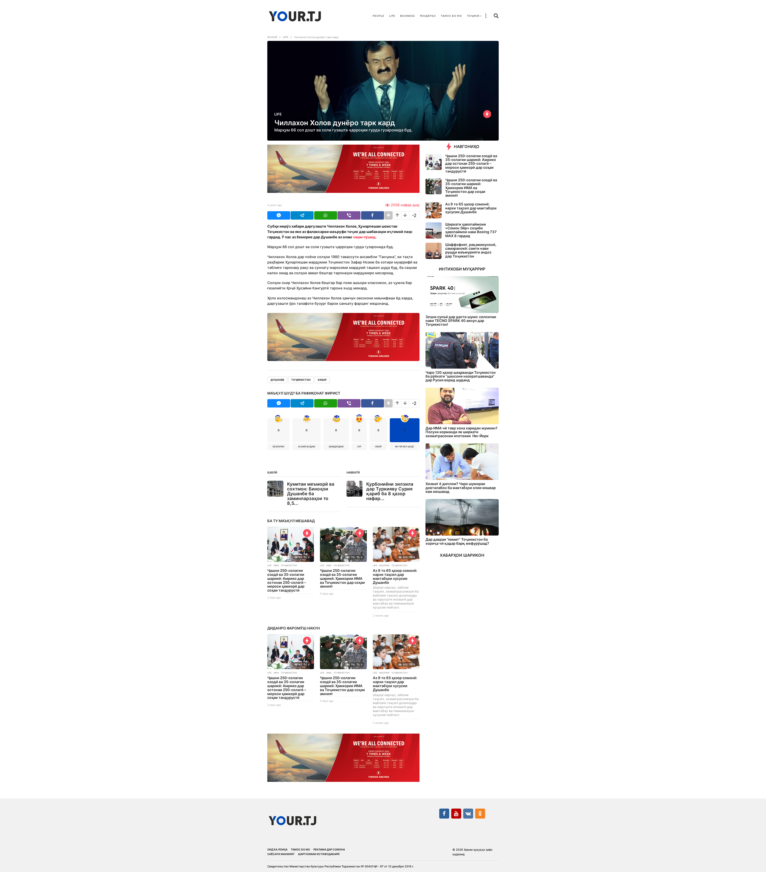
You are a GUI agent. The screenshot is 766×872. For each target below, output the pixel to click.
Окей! (378, 446)
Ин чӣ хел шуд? (404, 446)
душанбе (277, 379)
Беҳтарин (278, 446)
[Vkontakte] (468, 814)
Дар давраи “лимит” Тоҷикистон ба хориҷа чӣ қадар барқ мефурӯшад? (457, 541)
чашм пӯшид (364, 237)
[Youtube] (456, 814)
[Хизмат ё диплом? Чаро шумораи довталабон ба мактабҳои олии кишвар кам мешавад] (462, 461)
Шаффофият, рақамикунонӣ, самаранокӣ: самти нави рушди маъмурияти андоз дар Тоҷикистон (470, 250)
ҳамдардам (336, 446)
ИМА (276, 565)
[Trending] (487, 114)
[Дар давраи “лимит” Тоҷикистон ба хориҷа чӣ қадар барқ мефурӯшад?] (462, 517)
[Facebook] (444, 814)
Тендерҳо (428, 15)
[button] (486, 16)
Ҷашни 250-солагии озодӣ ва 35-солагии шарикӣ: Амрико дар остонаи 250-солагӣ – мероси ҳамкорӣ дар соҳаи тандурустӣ (286, 580)
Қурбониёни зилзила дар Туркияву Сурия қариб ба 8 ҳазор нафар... (389, 491)
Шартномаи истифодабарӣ (319, 854)
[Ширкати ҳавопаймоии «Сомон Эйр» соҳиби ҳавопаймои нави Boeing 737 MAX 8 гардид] (433, 230)
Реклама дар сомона (329, 849)
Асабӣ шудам (306, 446)
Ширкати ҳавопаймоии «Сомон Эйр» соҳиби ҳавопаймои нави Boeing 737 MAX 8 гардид (471, 230)
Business (407, 15)
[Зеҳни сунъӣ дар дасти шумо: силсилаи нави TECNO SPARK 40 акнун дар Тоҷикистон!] (462, 294)
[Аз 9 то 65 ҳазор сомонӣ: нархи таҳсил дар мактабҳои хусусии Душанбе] (396, 544)
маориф (384, 565)
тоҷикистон (301, 379)
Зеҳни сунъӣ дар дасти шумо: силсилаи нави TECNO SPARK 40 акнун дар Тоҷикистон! (460, 321)
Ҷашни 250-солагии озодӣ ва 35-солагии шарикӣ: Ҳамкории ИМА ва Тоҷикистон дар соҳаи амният (342, 578)
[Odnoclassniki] (480, 814)
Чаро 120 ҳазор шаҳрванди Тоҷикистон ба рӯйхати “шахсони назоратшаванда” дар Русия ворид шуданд (460, 376)
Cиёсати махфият (281, 854)
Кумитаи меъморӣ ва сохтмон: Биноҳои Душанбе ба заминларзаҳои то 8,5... (310, 493)
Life (392, 15)
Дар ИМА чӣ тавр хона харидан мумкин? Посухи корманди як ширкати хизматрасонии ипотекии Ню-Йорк (461, 432)
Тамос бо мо (451, 15)
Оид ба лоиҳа (277, 849)
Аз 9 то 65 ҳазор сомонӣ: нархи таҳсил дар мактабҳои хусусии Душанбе (395, 576)
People (378, 15)
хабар (322, 379)
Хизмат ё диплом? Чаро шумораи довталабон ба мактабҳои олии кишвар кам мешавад (460, 488)
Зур (359, 446)
